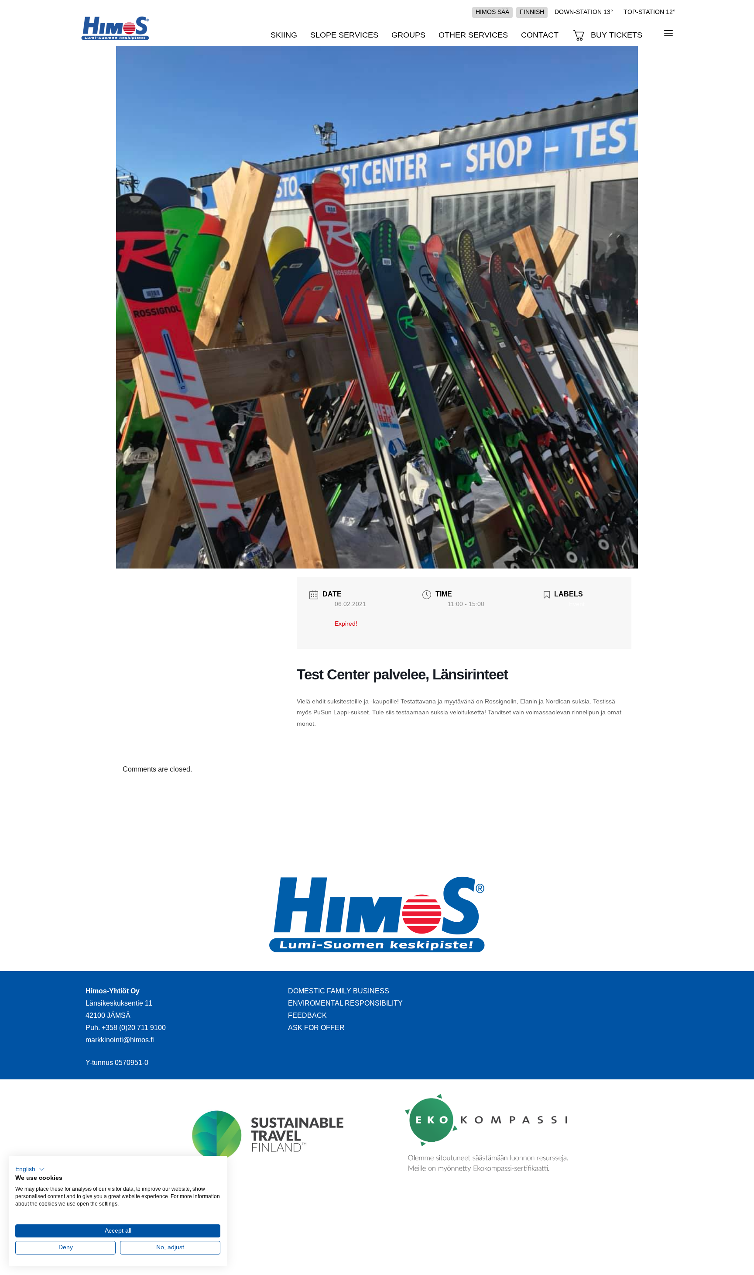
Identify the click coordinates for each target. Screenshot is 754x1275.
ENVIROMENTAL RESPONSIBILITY (345, 1003)
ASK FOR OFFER (316, 1027)
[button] (30, 1169)
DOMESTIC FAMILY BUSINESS (338, 991)
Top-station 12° (649, 11)
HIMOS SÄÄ (492, 11)
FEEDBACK (307, 1015)
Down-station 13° (584, 11)
